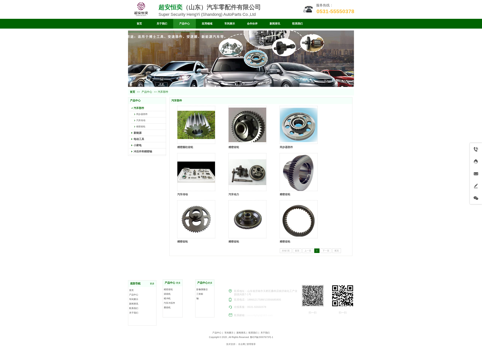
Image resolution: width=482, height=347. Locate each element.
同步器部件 (286, 147)
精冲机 (167, 298)
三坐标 (199, 294)
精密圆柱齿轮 (185, 147)
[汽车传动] (196, 172)
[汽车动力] (247, 172)
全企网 (241, 344)
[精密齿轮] (247, 125)
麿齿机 (167, 307)
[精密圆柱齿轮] (196, 125)
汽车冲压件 (169, 303)
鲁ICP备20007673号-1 (261, 337)
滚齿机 (167, 294)
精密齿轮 (234, 147)
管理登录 (251, 344)
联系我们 (133, 308)
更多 (152, 283)
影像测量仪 (202, 289)
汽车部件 (163, 91)
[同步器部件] (299, 125)
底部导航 (135, 283)
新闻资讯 (133, 303)
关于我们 (133, 312)
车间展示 (133, 299)
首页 (132, 91)
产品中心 (147, 91)
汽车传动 (182, 194)
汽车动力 (234, 194)
